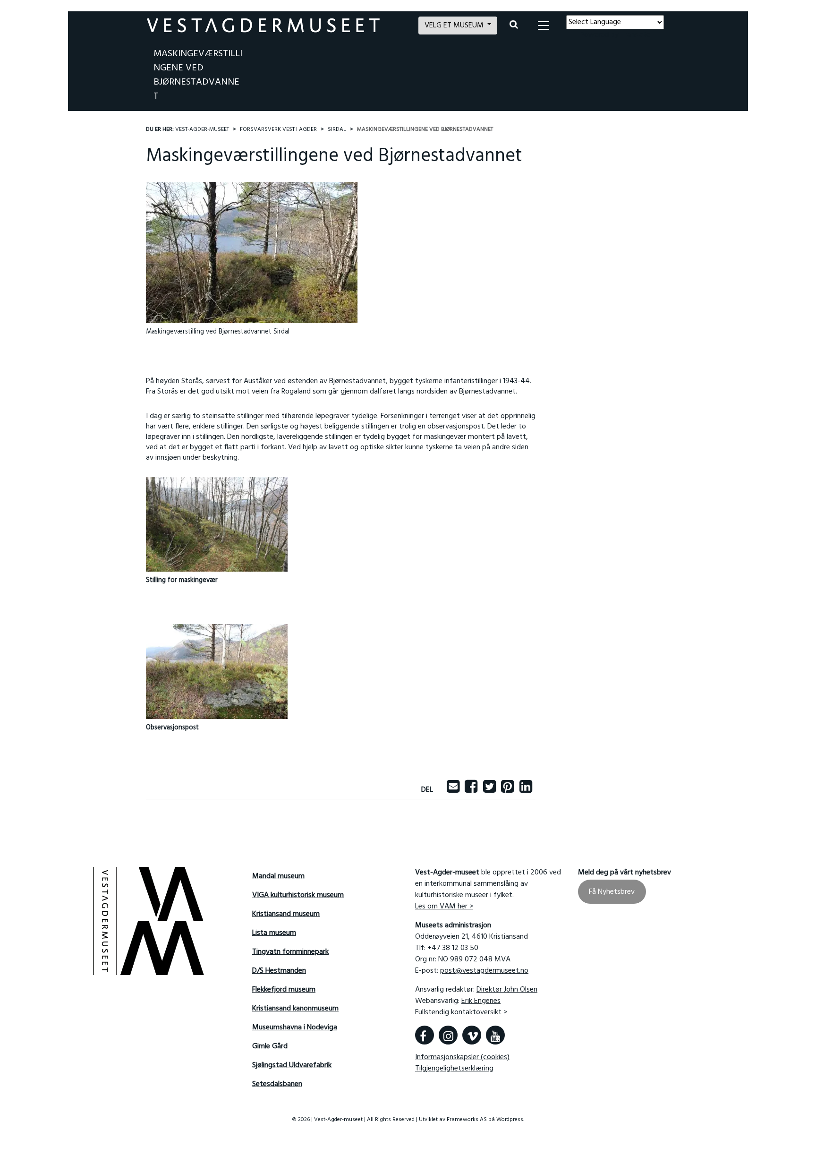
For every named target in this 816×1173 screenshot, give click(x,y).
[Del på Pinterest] (507, 790)
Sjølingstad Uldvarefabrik (292, 1065)
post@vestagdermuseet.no (484, 971)
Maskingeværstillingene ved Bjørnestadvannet (197, 75)
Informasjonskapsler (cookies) (462, 1057)
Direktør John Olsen (506, 990)
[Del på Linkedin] (525, 790)
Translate (635, 35)
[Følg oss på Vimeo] (471, 1035)
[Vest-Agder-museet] (277, 25)
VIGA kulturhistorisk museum (298, 895)
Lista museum (274, 933)
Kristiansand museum (286, 914)
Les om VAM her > (444, 906)
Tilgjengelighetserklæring (454, 1068)
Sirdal (337, 129)
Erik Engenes (481, 1001)
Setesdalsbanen (277, 1084)
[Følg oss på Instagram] (448, 1035)
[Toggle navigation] (543, 25)
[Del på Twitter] (489, 790)
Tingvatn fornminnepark (290, 952)
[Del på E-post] (453, 790)
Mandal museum (278, 876)
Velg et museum (455, 25)
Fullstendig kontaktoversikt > (461, 1012)
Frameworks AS (467, 1119)
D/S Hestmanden (279, 971)
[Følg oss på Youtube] (495, 1035)
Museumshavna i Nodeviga (294, 1027)
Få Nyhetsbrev (612, 891)
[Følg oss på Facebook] (424, 1035)
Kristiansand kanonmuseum (295, 1008)
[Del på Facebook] (471, 790)
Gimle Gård (270, 1046)
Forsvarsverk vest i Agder (278, 129)
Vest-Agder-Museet (202, 129)
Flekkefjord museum (283, 990)
